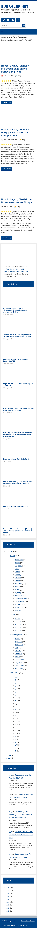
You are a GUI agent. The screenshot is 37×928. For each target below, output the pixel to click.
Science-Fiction (21, 598)
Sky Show (18, 669)
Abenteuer (19, 560)
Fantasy (18, 575)
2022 (7, 899)
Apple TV (18, 642)
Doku (17, 569)
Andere (17, 639)
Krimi (17, 587)
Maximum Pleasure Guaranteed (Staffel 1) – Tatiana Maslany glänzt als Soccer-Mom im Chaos (18, 530)
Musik (17, 590)
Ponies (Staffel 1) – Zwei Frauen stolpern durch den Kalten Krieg (21, 835)
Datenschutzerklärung (28, 921)
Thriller (17, 604)
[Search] (23, 25)
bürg (10, 775)
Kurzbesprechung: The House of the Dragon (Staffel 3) (15, 360)
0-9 (16, 677)
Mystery (18, 593)
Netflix (17, 657)
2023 (7, 896)
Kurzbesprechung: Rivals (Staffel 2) (15, 506)
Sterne (12, 614)
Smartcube (23, 925)
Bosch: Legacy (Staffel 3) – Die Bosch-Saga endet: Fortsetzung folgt (16, 68)
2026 (7, 887)
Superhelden (19, 601)
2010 (7, 908)
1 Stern (17, 619)
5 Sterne (18, 631)
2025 (7, 890)
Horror (17, 581)
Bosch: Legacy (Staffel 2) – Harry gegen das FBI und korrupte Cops (16, 132)
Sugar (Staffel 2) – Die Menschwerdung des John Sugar (18, 384)
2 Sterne (18, 622)
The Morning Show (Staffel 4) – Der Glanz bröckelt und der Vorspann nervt (20, 815)
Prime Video (19, 666)
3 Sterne (18, 625)
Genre (12, 556)
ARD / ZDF (19, 645)
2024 (7, 893)
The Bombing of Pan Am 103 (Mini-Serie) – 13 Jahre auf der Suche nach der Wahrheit (17, 335)
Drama (17, 572)
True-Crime (19, 607)
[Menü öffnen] (2, 32)
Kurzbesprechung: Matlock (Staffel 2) (16, 459)
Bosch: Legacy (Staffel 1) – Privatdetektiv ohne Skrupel (16, 201)
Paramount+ (19, 660)
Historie (18, 578)
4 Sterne (18, 628)
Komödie (18, 584)
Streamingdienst (16, 635)
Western (18, 610)
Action (17, 563)
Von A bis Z (14, 673)
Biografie (18, 566)
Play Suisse (19, 663)
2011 (7, 905)
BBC (16, 648)
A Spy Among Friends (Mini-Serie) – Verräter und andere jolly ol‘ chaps (18, 409)
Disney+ (18, 651)
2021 (7, 902)
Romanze (18, 595)
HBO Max (18, 654)
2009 (7, 911)
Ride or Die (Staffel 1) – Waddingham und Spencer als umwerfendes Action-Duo (17, 482)
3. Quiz (8, 758)
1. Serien (9, 552)
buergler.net (15, 6)
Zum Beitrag (7, 102)
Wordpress (12, 925)
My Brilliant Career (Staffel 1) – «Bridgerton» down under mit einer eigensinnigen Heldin (15, 310)
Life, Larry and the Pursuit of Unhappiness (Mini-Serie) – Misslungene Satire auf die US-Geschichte (17, 434)
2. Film (8, 755)
